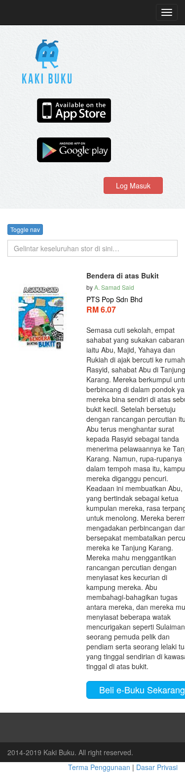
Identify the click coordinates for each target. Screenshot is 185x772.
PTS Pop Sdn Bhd (114, 299)
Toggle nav (25, 229)
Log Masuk (133, 185)
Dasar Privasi (157, 767)
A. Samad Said (114, 287)
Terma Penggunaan (100, 767)
